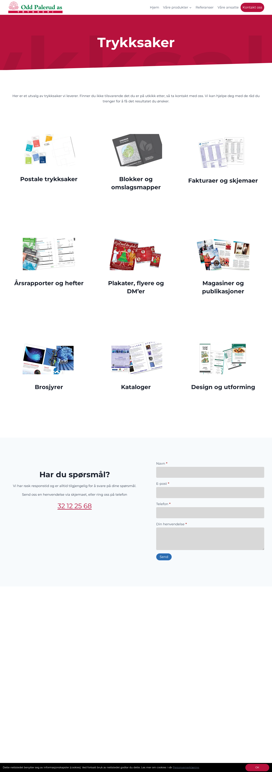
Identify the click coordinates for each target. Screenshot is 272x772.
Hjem (154, 7)
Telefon (163, 504)
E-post (162, 484)
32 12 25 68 (75, 506)
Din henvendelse (171, 524)
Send (164, 557)
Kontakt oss (252, 7)
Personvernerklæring (186, 767)
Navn (161, 463)
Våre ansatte (228, 7)
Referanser (205, 7)
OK (257, 767)
